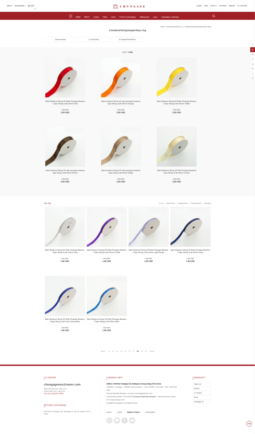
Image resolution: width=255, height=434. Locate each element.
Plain (105, 17)
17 (134, 351)
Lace (155, 17)
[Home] (252, 53)
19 (142, 351)
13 (117, 351)
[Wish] (252, 67)
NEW (78, 17)
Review (196, 388)
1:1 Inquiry (198, 393)
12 (113, 351)
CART (212, 6)
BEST (87, 17)
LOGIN (199, 6)
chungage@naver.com (144, 393)
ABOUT (9, 6)
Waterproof (144, 17)
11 (109, 351)
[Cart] (252, 58)
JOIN (206, 6)
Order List (197, 384)
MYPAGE (222, 6)
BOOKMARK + (20, 6)
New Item (207, 203)
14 (121, 351)
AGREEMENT (150, 412)
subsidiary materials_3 (175, 27)
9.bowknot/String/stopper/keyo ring (198, 27)
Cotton (96, 17)
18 (138, 351)
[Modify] (252, 63)
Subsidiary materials (170, 17)
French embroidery (128, 17)
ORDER (232, 6)
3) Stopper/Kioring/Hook (127, 39)
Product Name (196, 203)
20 (146, 351)
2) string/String (94, 39)
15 (125, 351)
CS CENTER (242, 6)
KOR (32, 6)
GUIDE (119, 412)
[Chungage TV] (252, 72)
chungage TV (199, 402)
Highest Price (183, 203)
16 (129, 351)
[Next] (152, 351)
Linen (113, 17)
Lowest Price (170, 203)
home (162, 27)
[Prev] (103, 351)
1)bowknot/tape (60, 39)
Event (196, 397)
